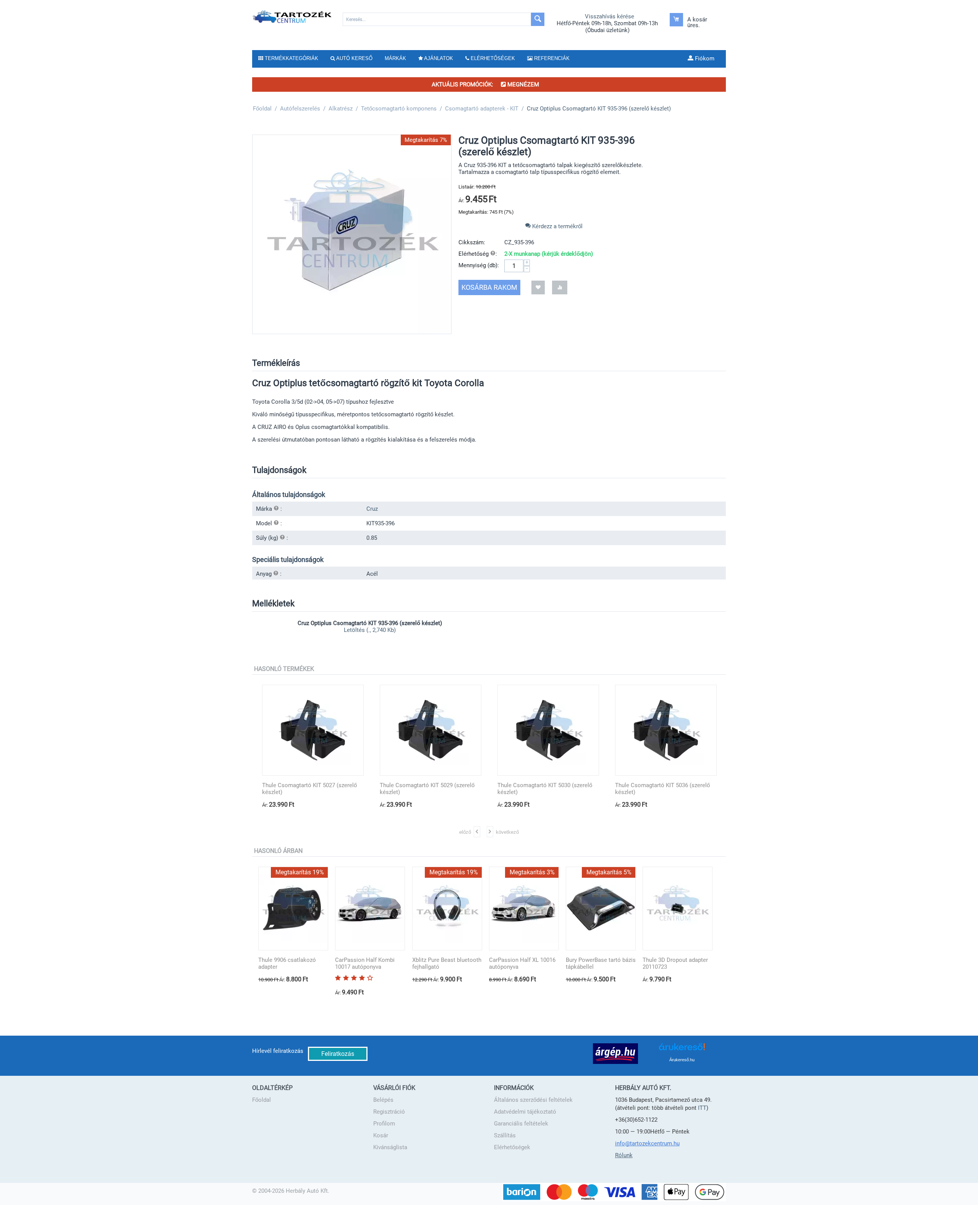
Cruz (372, 508)
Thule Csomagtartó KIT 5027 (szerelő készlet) (309, 789)
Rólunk (624, 1155)
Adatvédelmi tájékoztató (525, 1111)
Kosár (380, 1135)
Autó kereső (353, 58)
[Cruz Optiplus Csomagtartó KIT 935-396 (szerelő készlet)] (352, 234)
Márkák (395, 58)
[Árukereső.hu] (682, 1049)
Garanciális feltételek (521, 1123)
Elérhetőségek (512, 1147)
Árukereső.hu (682, 1059)
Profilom (384, 1123)
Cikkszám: (471, 242)
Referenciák (551, 58)
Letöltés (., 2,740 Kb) (370, 630)
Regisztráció (389, 1111)
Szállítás (505, 1135)
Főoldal (261, 1099)
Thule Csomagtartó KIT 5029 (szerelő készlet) (427, 789)
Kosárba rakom (489, 287)
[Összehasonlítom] (559, 287)
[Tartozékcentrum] (292, 16)
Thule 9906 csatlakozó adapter (287, 963)
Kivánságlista (390, 1147)
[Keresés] (537, 19)
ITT (702, 1107)
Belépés (383, 1099)
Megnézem (522, 84)
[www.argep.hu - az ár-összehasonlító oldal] (615, 1053)
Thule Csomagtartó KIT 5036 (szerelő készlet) (662, 789)
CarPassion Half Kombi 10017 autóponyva (365, 963)
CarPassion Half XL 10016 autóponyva (522, 963)
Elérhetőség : (477, 253)
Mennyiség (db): (478, 265)
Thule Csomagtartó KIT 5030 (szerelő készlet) (544, 789)
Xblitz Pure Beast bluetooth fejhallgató (446, 963)
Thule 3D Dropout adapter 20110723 (675, 963)
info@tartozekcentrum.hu (647, 1143)
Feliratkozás (337, 1053)
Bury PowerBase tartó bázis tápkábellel (601, 963)
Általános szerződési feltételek (533, 1099)
